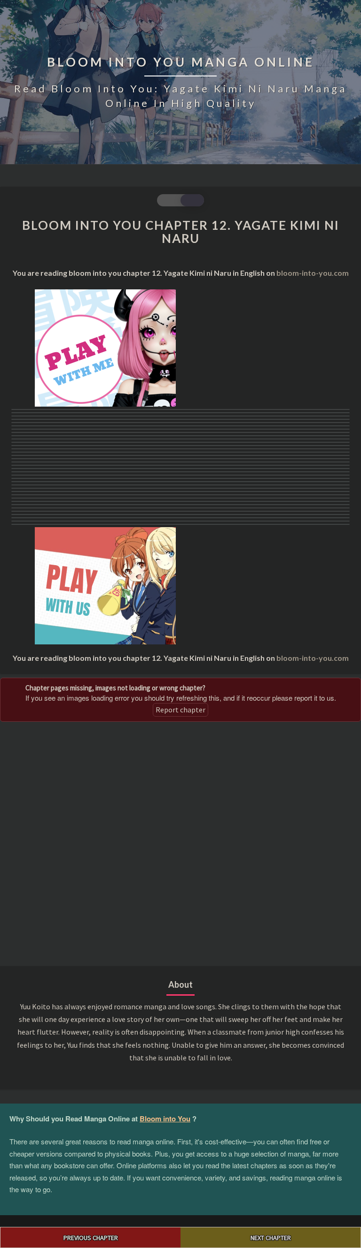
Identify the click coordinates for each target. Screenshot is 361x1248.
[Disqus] (180, 843)
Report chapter (180, 709)
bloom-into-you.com (312, 272)
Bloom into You (165, 1118)
